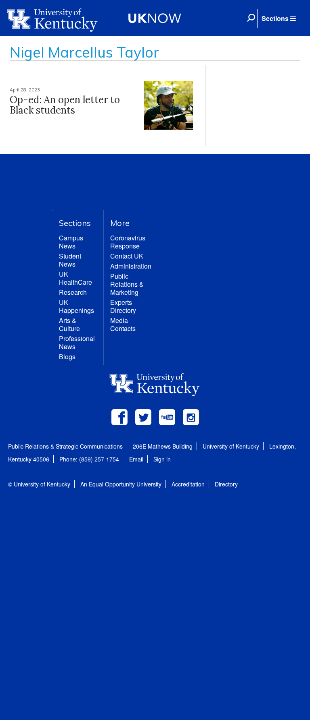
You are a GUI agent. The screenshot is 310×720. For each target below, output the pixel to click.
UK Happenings (76, 306)
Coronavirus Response (127, 241)
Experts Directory (123, 306)
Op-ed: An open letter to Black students (65, 104)
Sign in (162, 459)
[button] (278, 18)
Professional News (77, 342)
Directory (226, 484)
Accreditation (188, 484)
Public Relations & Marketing (127, 284)
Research (73, 292)
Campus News (71, 241)
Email (136, 459)
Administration (130, 266)
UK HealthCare (75, 278)
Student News (70, 260)
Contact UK (126, 256)
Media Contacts (123, 324)
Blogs (67, 356)
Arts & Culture (69, 324)
